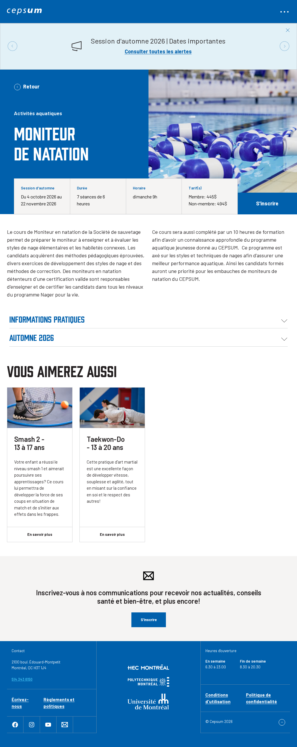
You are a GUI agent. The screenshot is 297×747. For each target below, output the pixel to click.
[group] (148, 46)
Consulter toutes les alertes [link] (158, 51)
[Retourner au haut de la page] (281, 722)
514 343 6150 (22, 679)
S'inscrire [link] (267, 203)
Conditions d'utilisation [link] (218, 698)
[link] (24, 11)
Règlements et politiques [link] (59, 703)
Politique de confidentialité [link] (261, 698)
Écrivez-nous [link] (20, 703)
